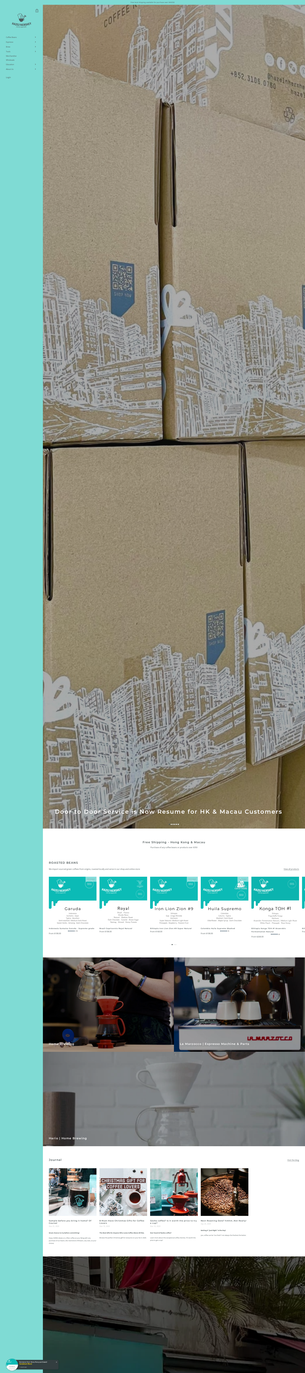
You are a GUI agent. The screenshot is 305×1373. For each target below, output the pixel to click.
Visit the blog (293, 1160)
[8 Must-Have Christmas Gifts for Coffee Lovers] (123, 1192)
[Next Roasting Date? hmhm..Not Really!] (224, 1192)
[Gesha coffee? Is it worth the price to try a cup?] (174, 1192)
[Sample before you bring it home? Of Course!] (73, 1192)
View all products (291, 869)
